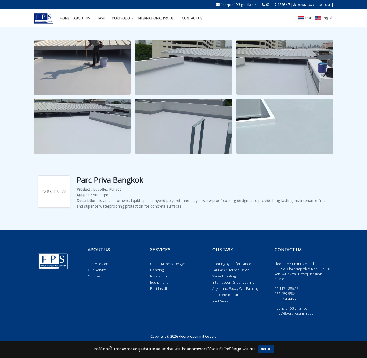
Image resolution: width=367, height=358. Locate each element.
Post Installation (162, 288)
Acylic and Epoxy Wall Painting (235, 288)
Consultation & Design (167, 263)
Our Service (97, 269)
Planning (157, 269)
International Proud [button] (156, 18)
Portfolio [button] (121, 18)
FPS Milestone (99, 263)
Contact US (192, 18)
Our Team (95, 276)
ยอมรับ (266, 349)
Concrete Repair (225, 294)
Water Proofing (224, 276)
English (327, 17)
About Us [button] (82, 18)
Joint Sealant (222, 301)
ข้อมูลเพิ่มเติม (243, 349)
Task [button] (101, 18)
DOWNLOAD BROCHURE (313, 5)
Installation (158, 276)
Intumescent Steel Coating (233, 282)
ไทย (307, 18)
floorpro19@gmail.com (238, 4)
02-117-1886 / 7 (278, 4)
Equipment (159, 282)
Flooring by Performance (231, 263)
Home (64, 18)
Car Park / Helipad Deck (230, 269)
